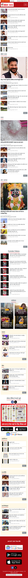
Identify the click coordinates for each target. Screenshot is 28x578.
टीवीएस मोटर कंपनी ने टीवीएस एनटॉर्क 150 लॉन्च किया (17, 521)
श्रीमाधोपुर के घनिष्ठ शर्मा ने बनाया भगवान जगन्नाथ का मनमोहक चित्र (12, 212)
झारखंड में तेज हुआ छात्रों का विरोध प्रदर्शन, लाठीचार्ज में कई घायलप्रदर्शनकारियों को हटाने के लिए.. (18, 291)
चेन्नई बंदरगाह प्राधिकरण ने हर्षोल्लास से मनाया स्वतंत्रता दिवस (17, 102)
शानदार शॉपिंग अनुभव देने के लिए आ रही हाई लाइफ (17, 341)
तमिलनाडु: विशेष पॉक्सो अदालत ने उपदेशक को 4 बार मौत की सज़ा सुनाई (17, 37)
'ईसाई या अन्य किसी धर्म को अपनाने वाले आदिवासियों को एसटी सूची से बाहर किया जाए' (17, 230)
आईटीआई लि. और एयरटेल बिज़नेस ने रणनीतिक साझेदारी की (17, 336)
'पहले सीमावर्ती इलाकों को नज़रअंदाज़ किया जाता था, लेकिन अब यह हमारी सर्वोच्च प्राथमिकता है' (17, 170)
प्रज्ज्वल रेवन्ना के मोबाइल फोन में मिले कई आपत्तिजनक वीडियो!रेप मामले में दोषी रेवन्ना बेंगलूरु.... (18, 276)
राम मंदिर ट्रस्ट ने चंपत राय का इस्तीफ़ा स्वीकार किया (16, 224)
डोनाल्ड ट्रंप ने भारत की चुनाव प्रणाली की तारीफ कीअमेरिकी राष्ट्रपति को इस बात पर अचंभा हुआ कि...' (18, 262)
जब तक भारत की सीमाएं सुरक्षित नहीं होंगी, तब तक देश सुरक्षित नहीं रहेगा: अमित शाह (16, 26)
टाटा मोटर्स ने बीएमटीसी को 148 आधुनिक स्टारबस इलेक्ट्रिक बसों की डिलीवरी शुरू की (17, 527)
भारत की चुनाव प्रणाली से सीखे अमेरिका (15, 448)
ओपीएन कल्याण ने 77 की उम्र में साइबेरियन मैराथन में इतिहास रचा (17, 369)
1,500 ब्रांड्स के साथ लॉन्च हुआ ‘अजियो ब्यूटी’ (17, 352)
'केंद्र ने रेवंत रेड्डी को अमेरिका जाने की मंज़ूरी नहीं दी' (16, 31)
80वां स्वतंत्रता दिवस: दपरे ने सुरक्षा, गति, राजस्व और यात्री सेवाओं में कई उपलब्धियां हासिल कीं (17, 97)
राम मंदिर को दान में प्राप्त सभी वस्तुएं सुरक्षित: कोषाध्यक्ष (16, 219)
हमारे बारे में (10, 541)
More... (25, 113)
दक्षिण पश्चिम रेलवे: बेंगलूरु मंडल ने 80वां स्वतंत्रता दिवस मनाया (17, 108)
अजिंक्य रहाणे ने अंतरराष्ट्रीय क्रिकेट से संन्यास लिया (16, 381)
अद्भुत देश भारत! (10, 47)
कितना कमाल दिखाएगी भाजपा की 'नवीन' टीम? (16, 453)
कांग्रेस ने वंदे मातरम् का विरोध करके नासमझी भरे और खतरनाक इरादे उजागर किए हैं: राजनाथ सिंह (16, 21)
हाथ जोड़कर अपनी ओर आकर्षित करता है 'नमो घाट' (16, 240)
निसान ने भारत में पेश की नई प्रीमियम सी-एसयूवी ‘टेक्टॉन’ (17, 510)
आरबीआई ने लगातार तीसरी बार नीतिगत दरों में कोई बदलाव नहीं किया (17, 347)
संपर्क (14, 541)
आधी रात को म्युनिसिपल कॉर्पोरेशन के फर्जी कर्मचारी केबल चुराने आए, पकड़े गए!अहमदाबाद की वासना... (18, 255)
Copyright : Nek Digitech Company (16, 571)
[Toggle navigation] (25, 4)
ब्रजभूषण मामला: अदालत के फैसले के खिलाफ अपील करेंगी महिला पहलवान (16, 375)
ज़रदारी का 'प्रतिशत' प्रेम (13, 459)
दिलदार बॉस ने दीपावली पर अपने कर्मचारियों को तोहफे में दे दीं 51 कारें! (16, 515)
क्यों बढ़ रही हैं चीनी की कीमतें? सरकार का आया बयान (16, 9)
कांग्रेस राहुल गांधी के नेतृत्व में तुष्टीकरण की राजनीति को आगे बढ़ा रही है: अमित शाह (17, 165)
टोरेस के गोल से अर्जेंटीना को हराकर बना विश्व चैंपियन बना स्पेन (16, 387)
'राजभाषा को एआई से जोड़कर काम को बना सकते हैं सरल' (17, 42)
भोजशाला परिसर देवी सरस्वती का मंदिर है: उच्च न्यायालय (17, 235)
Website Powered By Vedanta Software (14, 574)
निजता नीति (18, 541)
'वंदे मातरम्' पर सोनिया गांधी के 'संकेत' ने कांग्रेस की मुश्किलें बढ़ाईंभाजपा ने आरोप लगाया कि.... (18, 269)
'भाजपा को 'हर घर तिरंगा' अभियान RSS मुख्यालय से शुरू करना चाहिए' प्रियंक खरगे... (18, 283)
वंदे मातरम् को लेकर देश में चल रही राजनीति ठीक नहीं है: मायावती (17, 15)
